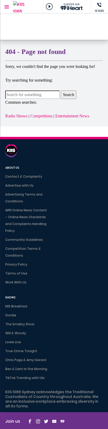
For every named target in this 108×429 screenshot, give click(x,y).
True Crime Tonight (21, 351)
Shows (10, 297)
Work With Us (15, 282)
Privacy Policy (16, 264)
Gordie (10, 315)
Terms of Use (16, 273)
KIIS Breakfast (16, 306)
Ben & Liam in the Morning (26, 369)
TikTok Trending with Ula (25, 378)
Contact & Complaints (23, 176)
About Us (12, 168)
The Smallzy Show (19, 324)
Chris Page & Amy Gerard (25, 360)
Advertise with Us (19, 185)
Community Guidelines (24, 239)
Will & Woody (15, 333)
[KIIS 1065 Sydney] (23, 6)
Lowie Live (13, 342)
